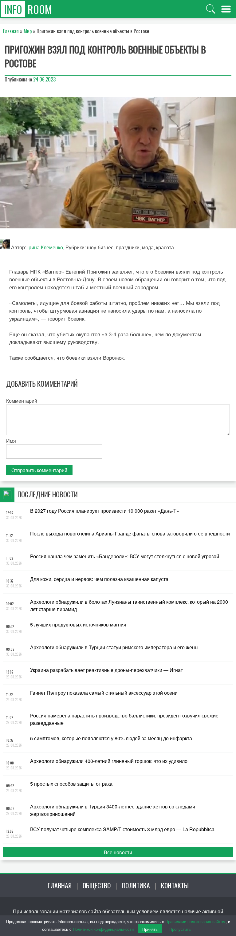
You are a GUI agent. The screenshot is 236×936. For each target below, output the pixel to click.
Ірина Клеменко (45, 247)
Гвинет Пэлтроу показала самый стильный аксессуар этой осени (104, 692)
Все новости (118, 852)
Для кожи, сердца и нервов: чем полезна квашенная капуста (99, 579)
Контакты (175, 885)
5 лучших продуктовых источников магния (78, 624)
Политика (136, 885)
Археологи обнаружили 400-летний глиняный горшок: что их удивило (108, 760)
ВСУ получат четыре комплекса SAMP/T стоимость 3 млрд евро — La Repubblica (122, 829)
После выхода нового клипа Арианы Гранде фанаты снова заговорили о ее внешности (130, 533)
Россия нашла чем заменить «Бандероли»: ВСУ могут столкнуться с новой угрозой (124, 556)
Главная (60, 885)
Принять (150, 929)
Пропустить (180, 929)
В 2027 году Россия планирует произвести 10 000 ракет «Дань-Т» (104, 510)
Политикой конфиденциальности (103, 929)
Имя (11, 440)
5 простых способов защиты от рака (71, 783)
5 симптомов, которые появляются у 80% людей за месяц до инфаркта (111, 738)
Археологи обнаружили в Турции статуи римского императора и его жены (114, 647)
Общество (97, 885)
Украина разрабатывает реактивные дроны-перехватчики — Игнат (106, 669)
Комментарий (21, 400)
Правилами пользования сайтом (195, 921)
